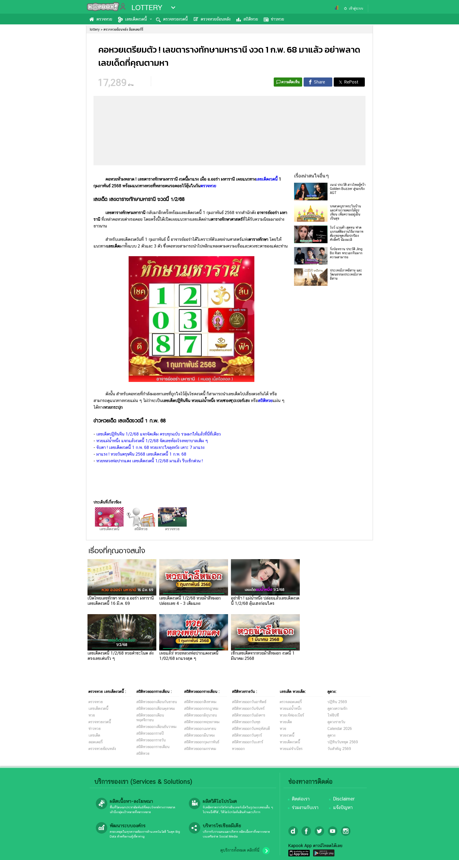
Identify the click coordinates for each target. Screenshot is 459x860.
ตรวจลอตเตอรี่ (291, 702)
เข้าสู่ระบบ (356, 8)
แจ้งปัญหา (343, 807)
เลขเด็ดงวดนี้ (136, 19)
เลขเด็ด (94, 735)
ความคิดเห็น (290, 82)
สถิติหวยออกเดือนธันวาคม (156, 726)
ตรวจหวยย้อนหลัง (215, 19)
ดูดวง (331, 735)
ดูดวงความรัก (337, 708)
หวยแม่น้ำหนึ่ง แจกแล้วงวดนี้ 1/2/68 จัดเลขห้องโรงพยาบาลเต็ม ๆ (152, 440)
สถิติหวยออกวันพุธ (246, 722)
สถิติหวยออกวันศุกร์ (247, 735)
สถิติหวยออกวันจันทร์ (248, 708)
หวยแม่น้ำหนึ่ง (290, 708)
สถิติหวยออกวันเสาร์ (247, 742)
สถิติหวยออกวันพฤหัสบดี (251, 728)
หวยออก (238, 748)
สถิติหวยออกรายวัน (151, 740)
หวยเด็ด (286, 722)
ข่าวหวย (277, 19)
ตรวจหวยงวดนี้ (175, 19)
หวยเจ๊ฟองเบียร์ (292, 715)
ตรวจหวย (104, 19)
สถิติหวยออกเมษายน (200, 728)
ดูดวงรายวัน (336, 722)
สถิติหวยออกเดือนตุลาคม (155, 708)
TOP (447, 852)
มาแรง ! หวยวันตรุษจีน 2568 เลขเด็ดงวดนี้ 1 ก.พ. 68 (141, 454)
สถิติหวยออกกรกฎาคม (201, 708)
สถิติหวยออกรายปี (150, 733)
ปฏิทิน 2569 (337, 702)
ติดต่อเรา (301, 799)
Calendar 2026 (340, 728)
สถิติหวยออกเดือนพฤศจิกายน (150, 717)
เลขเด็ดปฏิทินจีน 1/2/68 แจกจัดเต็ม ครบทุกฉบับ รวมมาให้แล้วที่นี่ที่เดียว (158, 433)
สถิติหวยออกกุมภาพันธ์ (201, 742)
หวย (91, 715)
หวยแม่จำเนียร (291, 748)
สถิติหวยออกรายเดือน (152, 746)
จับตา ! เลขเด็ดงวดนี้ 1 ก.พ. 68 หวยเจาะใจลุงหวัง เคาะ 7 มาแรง (150, 447)
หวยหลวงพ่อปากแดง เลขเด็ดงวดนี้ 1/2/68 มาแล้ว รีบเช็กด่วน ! (149, 460)
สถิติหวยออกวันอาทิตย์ (249, 702)
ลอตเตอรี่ (95, 742)
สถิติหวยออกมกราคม (200, 748)
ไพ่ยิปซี (333, 715)
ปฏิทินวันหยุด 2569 (343, 742)
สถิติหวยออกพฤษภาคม (201, 722)
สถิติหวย (250, 19)
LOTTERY (146, 7)
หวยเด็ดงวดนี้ (290, 742)
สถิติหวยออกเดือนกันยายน (156, 702)
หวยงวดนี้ (287, 735)
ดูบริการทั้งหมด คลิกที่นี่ (239, 850)
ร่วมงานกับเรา (305, 807)
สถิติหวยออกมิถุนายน (200, 715)
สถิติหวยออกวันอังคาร (248, 715)
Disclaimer (344, 799)
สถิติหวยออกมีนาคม (199, 735)
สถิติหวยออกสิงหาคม (200, 702)
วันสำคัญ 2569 (339, 748)
